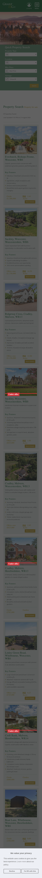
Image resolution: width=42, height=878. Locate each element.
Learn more (21, 862)
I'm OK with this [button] (30, 871)
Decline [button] (12, 871)
